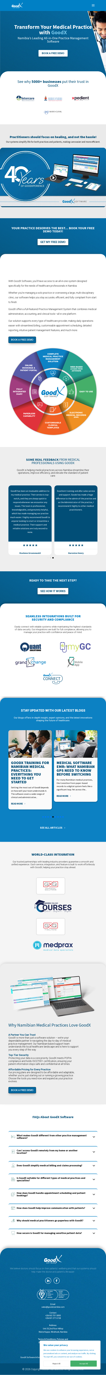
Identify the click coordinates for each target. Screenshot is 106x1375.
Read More (17, 795)
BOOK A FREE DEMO (53, 53)
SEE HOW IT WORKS (53, 591)
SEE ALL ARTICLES (51, 827)
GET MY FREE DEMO (53, 242)
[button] (11, 520)
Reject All (56, 1363)
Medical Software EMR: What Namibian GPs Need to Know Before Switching (30, 768)
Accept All (84, 1363)
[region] (70, 1355)
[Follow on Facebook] (57, 1281)
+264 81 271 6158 (53, 1318)
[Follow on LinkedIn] (48, 1281)
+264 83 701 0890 (53, 1315)
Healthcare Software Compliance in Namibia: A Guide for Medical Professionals (72, 772)
